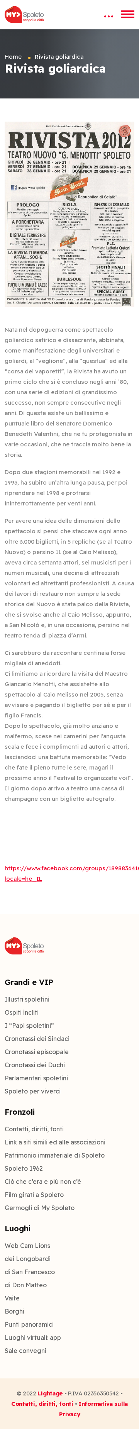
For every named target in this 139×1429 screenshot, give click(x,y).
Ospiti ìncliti (22, 1012)
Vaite (12, 1298)
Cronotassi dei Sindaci (37, 1039)
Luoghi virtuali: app (33, 1337)
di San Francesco (30, 1272)
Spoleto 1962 (24, 1168)
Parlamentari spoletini (36, 1078)
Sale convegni (25, 1350)
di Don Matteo (26, 1285)
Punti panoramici (29, 1324)
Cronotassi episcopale (37, 1052)
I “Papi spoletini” (29, 1025)
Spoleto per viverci (33, 1091)
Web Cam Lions (27, 1245)
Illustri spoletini (27, 999)
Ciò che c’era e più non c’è (43, 1181)
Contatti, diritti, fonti (34, 1129)
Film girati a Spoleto (34, 1194)
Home (13, 56)
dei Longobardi (28, 1259)
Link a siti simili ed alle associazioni (55, 1142)
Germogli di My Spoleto (40, 1208)
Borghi (14, 1311)
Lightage (50, 1393)
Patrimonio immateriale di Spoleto (55, 1155)
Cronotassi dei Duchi (35, 1065)
